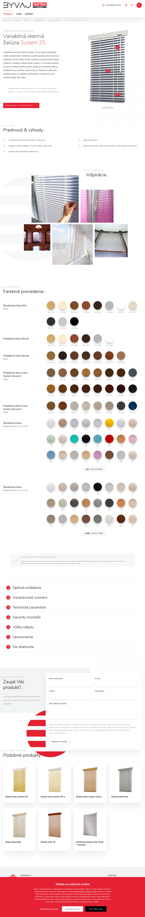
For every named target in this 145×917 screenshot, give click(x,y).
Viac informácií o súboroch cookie (85, 891)
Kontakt (29, 14)
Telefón (52, 691)
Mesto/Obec (100, 691)
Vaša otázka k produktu (57, 703)
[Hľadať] (139, 5)
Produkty (8, 14)
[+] (118, 47)
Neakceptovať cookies (72, 909)
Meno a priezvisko (56, 678)
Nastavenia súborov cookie (49, 909)
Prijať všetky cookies (96, 909)
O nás (19, 14)
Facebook (131, 5)
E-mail (98, 678)
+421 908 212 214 (113, 5)
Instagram (126, 5)
